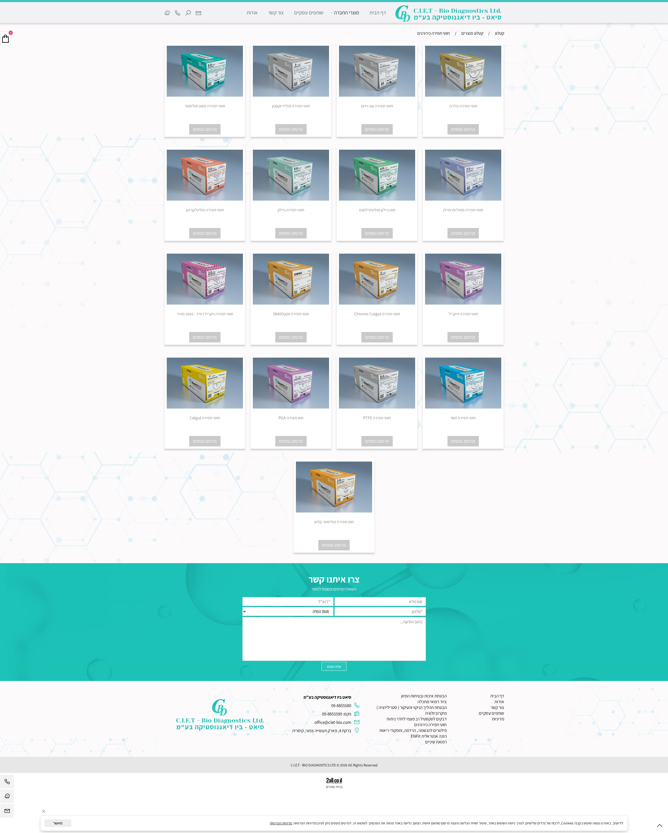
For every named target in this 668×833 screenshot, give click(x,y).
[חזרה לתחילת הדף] (660, 826)
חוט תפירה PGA (290, 418)
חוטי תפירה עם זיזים (377, 106)
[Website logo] (449, 13)
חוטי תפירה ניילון (291, 210)
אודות (252, 12)
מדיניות (498, 719)
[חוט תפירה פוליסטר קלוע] (334, 511)
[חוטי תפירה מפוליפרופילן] (463, 199)
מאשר (58, 823)
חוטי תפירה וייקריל (463, 314)
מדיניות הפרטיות (281, 823)
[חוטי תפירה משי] (463, 407)
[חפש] (187, 12)
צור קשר (276, 12)
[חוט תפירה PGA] (291, 407)
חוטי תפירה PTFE (377, 418)
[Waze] (167, 12)
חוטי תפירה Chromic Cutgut (377, 314)
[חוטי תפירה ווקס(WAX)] (291, 303)
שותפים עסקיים (309, 12)
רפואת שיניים (436, 742)
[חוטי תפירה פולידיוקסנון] (291, 95)
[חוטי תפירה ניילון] (291, 199)
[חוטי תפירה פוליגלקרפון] (205, 199)
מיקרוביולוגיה (436, 713)
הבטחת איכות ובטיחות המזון (424, 696)
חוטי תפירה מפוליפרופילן (463, 210)
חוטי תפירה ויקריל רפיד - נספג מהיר (205, 314)
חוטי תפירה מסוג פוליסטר (205, 106)
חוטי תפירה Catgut (205, 418)
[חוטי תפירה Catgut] (205, 407)
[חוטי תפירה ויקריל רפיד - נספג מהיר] (205, 303)
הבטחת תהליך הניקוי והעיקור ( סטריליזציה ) (412, 707)
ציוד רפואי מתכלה (432, 701)
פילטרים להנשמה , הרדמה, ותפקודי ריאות (413, 730)
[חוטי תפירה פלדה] (463, 95)
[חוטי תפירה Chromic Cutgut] (377, 303)
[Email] (198, 12)
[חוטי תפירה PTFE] (377, 407)
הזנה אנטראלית (434, 736)
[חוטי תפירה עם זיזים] (377, 95)
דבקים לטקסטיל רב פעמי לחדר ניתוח (417, 719)
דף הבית (377, 12)
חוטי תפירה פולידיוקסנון (291, 106)
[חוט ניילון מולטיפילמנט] (377, 199)
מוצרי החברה (346, 12)
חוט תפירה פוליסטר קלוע (334, 522)
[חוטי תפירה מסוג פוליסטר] (205, 95)
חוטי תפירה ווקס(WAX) (291, 314)
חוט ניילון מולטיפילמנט (377, 210)
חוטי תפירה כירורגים (430, 724)
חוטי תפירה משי (463, 418)
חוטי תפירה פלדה (463, 106)
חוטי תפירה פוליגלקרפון (205, 210)
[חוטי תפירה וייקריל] (463, 303)
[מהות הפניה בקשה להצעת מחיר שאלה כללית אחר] (334, 638)
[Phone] (177, 12)
